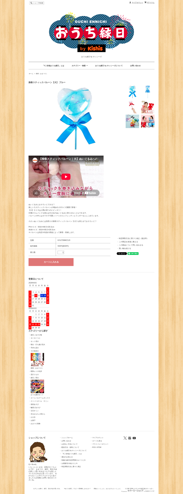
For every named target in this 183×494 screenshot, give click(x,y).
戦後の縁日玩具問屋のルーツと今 (73, 460)
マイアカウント (137, 2)
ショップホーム (67, 438)
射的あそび (35, 404)
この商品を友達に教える (128, 242)
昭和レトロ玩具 (36, 371)
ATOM (99, 447)
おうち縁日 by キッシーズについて (109, 66)
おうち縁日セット (37, 395)
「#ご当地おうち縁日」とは (53, 66)
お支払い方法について (69, 444)
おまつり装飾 (35, 424)
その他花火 (35, 351)
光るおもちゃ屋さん (38, 414)
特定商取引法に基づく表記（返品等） (133, 238)
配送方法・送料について (70, 447)
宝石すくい (35, 411)
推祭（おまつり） (42, 73)
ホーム (31, 73)
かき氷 (33, 417)
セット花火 (35, 341)
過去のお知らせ (67, 457)
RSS (94, 447)
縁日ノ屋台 (35, 378)
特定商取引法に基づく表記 (71, 467)
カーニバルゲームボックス (40, 398)
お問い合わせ (135, 66)
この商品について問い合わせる (131, 245)
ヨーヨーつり (35, 338)
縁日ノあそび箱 (36, 335)
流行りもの (35, 374)
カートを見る (97, 441)
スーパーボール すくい (39, 401)
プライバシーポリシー (100, 444)
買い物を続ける (125, 248)
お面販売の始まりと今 (69, 463)
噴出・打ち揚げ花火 (38, 344)
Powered (124, 491)
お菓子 (33, 420)
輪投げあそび (35, 407)
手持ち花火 (35, 348)
